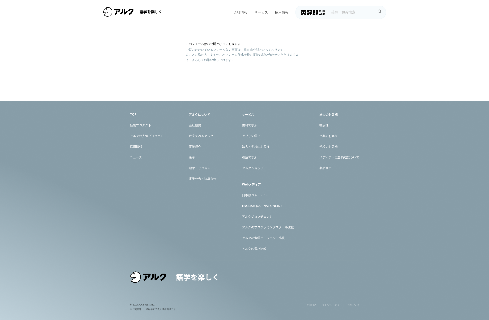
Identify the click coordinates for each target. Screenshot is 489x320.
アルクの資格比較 (254, 248)
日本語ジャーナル (254, 195)
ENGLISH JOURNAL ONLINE (262, 206)
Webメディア (251, 184)
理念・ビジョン (199, 168)
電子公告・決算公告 (202, 179)
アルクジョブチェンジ (257, 216)
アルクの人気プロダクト (147, 136)
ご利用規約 (311, 305)
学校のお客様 (328, 146)
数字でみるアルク (201, 136)
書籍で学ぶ (249, 125)
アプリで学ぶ (251, 136)
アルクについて (199, 114)
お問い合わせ (353, 305)
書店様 (324, 125)
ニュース (136, 157)
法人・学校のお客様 (256, 146)
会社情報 (240, 12)
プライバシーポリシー (332, 305)
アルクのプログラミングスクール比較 (268, 227)
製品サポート (328, 168)
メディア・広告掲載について (339, 157)
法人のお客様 (328, 114)
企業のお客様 (328, 136)
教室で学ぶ (249, 157)
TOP (133, 114)
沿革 (192, 157)
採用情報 (282, 12)
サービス (261, 12)
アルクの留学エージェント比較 (263, 238)
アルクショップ (252, 168)
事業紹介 (195, 146)
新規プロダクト (140, 125)
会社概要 (195, 125)
